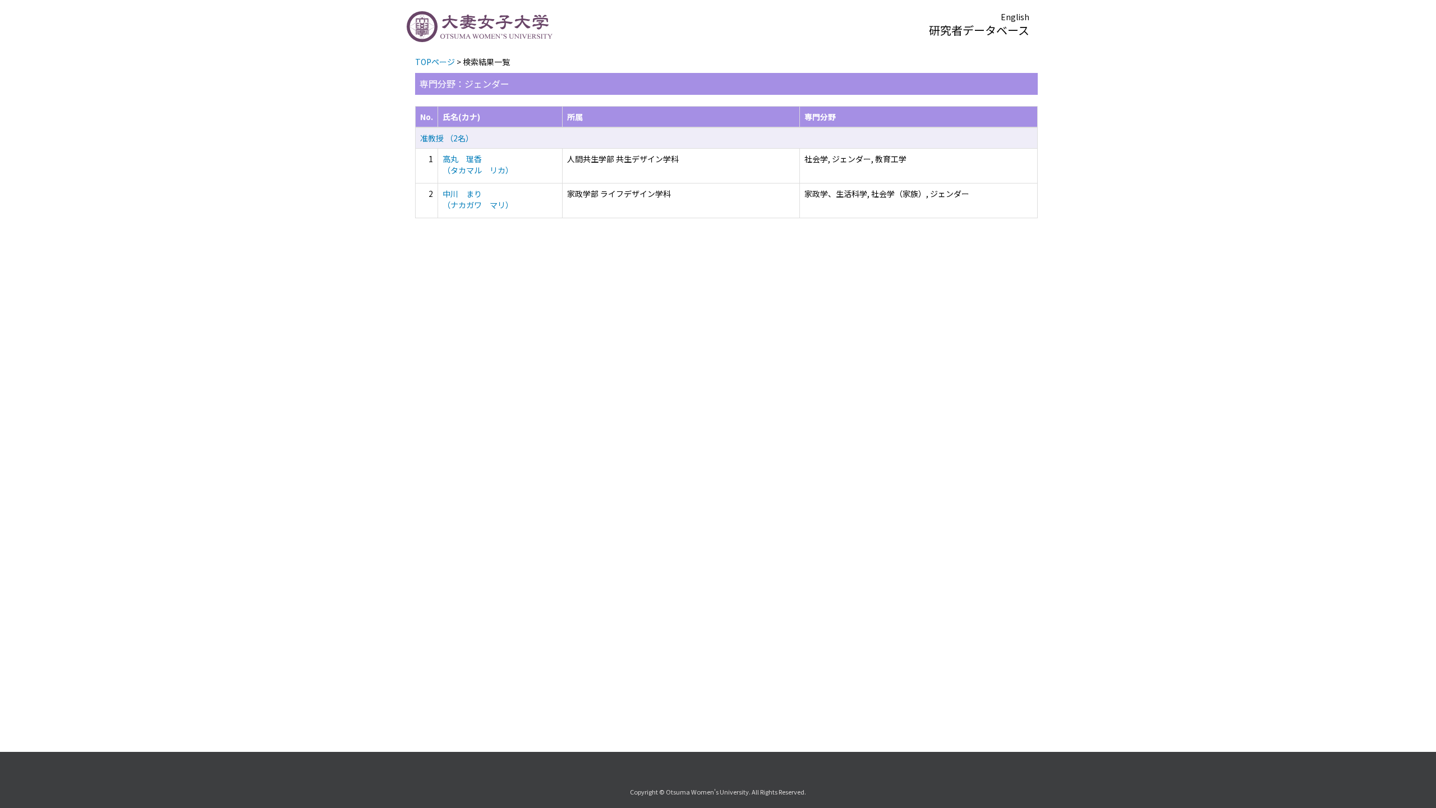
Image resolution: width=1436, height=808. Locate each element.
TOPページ (435, 61)
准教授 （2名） (446, 138)
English (1015, 16)
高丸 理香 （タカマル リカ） (478, 164)
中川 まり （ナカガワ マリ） (478, 199)
